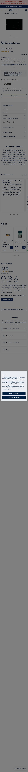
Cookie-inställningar (14, 393)
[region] (14, 386)
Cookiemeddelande (16, 387)
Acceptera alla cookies (14, 397)
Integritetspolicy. (7, 389)
